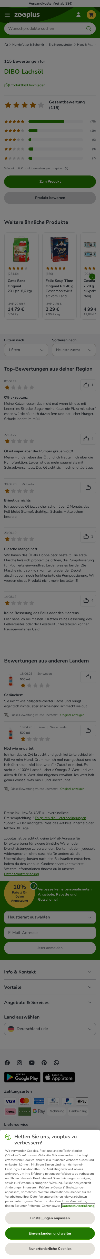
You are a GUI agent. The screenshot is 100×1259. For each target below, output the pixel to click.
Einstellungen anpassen (50, 1218)
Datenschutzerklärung (78, 1206)
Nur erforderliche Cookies (50, 1248)
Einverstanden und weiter (50, 1233)
